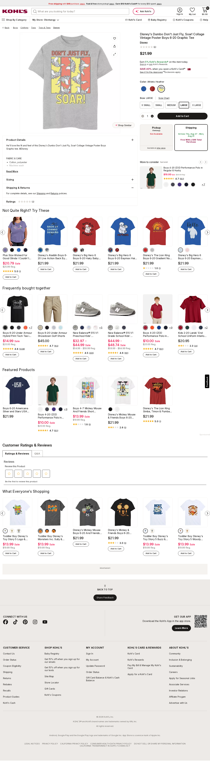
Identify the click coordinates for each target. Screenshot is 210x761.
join (151, 64)
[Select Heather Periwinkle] (5, 250)
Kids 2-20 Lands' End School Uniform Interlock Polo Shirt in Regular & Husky (192, 334)
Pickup (156, 127)
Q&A (37, 453)
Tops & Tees (45, 28)
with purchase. (67, 4)
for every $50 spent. (139, 4)
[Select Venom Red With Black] (25, 327)
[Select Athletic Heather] (161, 89)
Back (8, 28)
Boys (15, 28)
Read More (12, 171)
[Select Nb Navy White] (82, 327)
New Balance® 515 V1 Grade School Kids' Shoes (120, 334)
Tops (33, 28)
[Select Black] (193, 184)
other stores (161, 148)
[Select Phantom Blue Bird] (123, 327)
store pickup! (100, 4)
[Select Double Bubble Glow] (95, 327)
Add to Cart (10, 277)
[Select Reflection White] (117, 327)
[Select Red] (152, 89)
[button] (148, 47)
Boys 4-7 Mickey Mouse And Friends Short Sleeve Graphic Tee (87, 410)
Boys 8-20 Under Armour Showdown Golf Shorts (52, 334)
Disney (56, 28)
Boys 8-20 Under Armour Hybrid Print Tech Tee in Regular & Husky (17, 334)
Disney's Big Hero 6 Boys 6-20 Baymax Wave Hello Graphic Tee (192, 257)
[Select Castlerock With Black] (18, 327)
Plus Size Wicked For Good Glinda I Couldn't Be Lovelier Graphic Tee (16, 257)
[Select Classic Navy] (200, 327)
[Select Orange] (152, 327)
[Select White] (166, 184)
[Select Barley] (40, 327)
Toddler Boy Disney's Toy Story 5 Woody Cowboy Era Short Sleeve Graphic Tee (190, 538)
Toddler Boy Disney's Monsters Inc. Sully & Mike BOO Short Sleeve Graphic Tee (51, 538)
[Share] (114, 46)
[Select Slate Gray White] (75, 327)
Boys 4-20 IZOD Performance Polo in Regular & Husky (183, 169)
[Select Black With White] (12, 327)
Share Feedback (105, 597)
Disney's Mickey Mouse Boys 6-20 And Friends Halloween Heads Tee (87, 531)
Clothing (24, 28)
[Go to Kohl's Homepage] (15, 11)
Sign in (143, 64)
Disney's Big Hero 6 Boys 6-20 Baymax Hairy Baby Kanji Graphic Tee (122, 257)
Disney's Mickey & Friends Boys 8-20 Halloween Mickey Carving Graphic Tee (119, 531)
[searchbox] (80, 11)
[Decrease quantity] (142, 116)
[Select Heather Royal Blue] (18, 250)
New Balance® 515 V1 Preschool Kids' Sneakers (85, 334)
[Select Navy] (186, 184)
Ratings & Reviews (17, 453)
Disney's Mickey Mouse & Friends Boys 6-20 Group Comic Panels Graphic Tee (122, 416)
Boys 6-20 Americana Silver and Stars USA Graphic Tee (15, 410)
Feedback (207, 382)
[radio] (156, 137)
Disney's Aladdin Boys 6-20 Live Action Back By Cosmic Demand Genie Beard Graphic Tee (52, 257)
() (182, 179)
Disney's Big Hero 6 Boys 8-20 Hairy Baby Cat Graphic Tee (86, 257)
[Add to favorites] (114, 38)
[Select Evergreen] (187, 327)
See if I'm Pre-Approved (151, 72)
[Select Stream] (60, 327)
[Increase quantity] (152, 116)
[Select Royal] (143, 89)
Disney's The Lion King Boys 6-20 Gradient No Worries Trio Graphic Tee (157, 257)
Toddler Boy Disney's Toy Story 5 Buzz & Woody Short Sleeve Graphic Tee (155, 538)
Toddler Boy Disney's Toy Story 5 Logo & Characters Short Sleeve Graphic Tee (17, 538)
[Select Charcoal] (172, 184)
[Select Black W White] (5, 327)
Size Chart (163, 98)
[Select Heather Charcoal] (40, 530)
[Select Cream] (12, 530)
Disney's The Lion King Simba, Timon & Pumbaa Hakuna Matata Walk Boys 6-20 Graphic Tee (157, 410)
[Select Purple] (179, 184)
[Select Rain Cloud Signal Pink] (88, 327)
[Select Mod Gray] (53, 327)
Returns (54, 193)
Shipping (191, 127)
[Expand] (114, 54)
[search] (35, 11)
